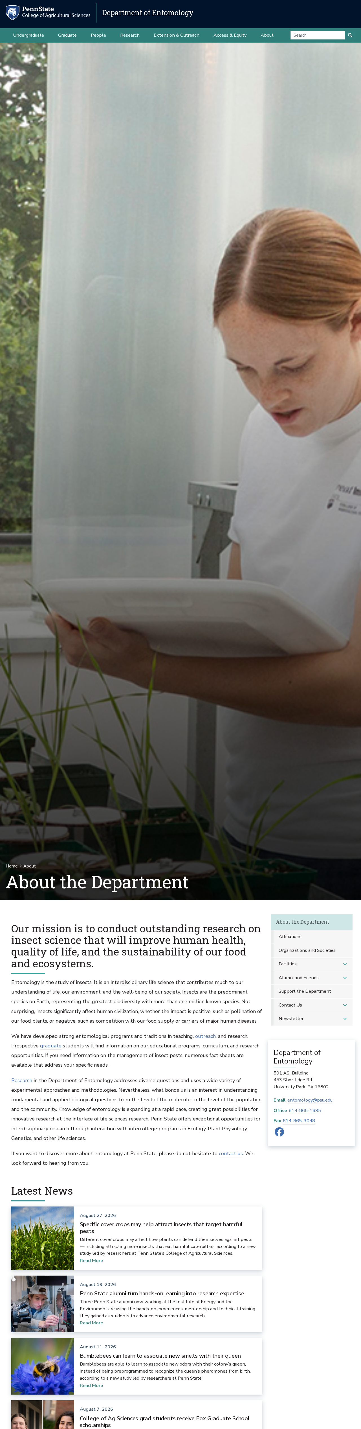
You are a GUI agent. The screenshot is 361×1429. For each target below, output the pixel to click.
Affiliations (290, 936)
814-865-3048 (299, 1120)
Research (21, 1080)
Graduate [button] (67, 35)
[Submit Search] (350, 35)
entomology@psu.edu (310, 1100)
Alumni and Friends (299, 977)
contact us (231, 1153)
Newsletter (291, 1018)
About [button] (267, 35)
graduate (50, 1045)
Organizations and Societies (307, 950)
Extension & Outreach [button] (176, 35)
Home (12, 866)
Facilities (288, 964)
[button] (345, 964)
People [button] (98, 35)
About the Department (302, 922)
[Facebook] (279, 1134)
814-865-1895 (305, 1110)
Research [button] (130, 35)
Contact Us (290, 1005)
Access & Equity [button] (229, 35)
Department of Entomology (147, 12)
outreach (205, 1036)
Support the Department (305, 991)
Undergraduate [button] (28, 35)
